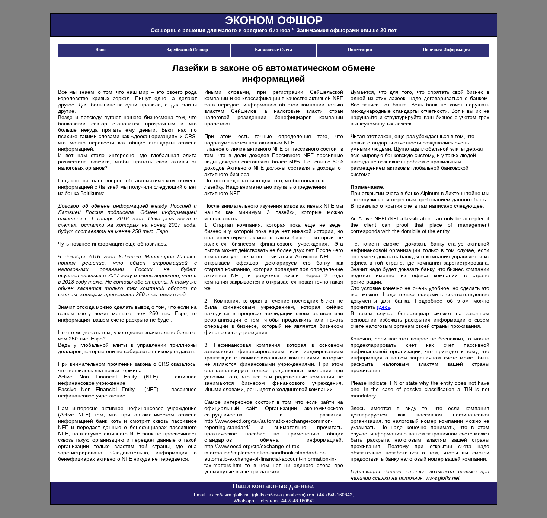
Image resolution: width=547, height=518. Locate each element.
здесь (383, 307)
